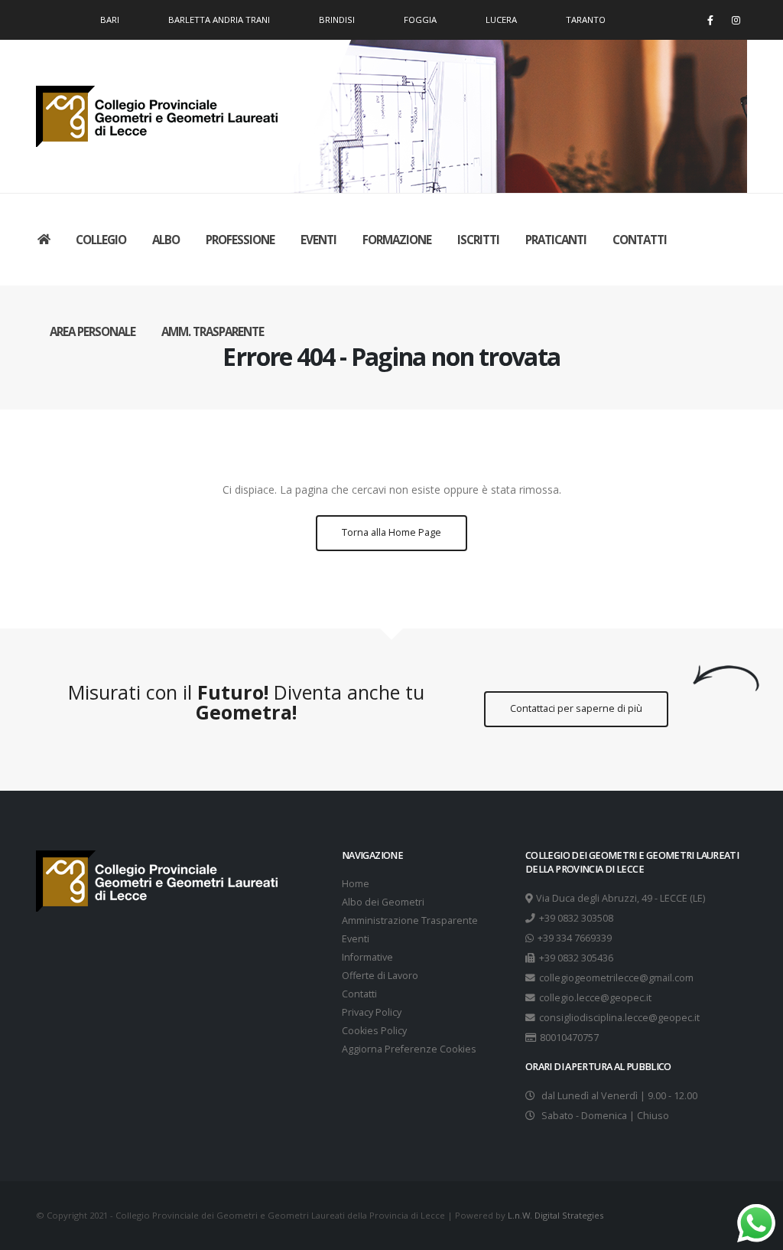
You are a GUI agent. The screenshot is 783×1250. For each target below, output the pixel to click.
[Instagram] (735, 20)
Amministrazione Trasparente (410, 920)
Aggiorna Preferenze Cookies (409, 1049)
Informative (367, 957)
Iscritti (478, 239)
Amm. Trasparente (212, 331)
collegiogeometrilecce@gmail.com (616, 977)
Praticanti (555, 239)
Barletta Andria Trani (219, 19)
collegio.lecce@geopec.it (595, 997)
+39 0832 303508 (576, 918)
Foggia (420, 19)
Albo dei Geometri (383, 902)
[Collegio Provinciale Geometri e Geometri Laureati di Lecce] (159, 113)
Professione (240, 239)
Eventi (318, 239)
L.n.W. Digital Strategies (555, 1215)
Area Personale (92, 331)
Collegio (101, 239)
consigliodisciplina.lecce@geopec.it (619, 1017)
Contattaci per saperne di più (576, 708)
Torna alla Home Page (391, 532)
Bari (109, 19)
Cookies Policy (374, 1030)
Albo (166, 239)
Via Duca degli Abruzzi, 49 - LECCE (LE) (620, 898)
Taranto (586, 19)
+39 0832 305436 (576, 957)
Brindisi (337, 19)
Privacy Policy (371, 1012)
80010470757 (569, 1037)
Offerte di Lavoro (380, 975)
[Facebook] (710, 20)
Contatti (639, 239)
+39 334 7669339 (575, 938)
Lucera (501, 19)
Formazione (396, 239)
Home (355, 883)
